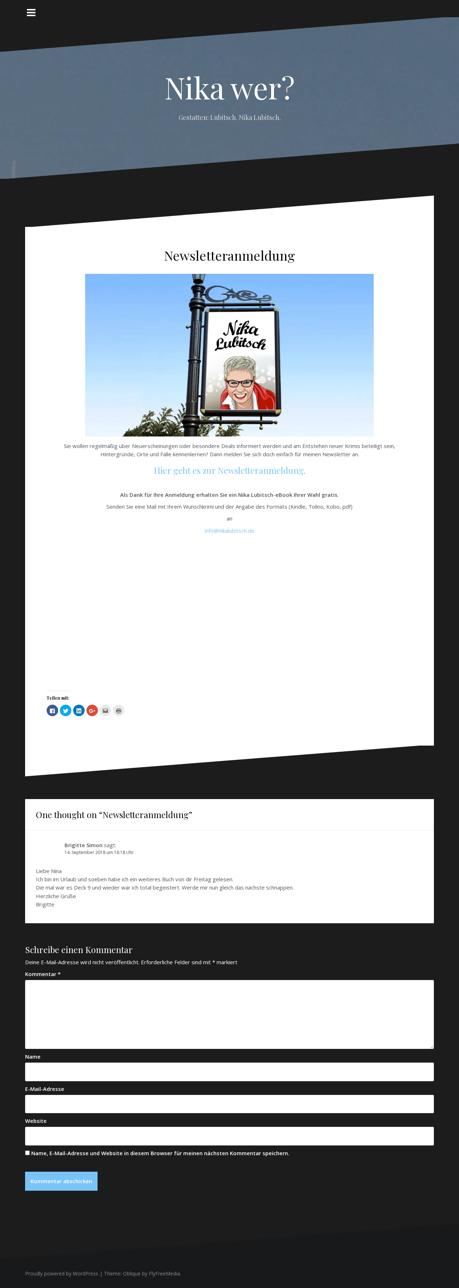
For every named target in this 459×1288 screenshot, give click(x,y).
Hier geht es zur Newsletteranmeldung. (230, 470)
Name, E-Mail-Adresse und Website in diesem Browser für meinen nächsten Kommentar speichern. (160, 1153)
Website (36, 1120)
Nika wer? (230, 87)
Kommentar (43, 973)
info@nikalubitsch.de (229, 530)
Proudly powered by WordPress (61, 1273)
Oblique (132, 1273)
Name (33, 1056)
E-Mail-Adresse (44, 1088)
